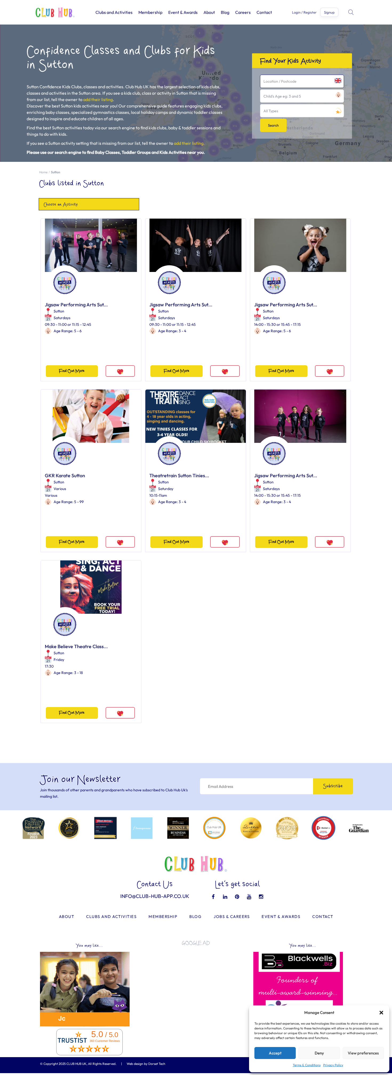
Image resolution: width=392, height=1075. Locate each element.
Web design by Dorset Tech (146, 1064)
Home (43, 172)
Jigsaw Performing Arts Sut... (76, 305)
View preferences (363, 1053)
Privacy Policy (333, 1065)
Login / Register (304, 12)
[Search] (351, 12)
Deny (319, 1053)
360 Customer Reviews (105, 1040)
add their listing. (189, 143)
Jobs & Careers (232, 916)
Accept (275, 1053)
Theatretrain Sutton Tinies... (179, 475)
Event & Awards (183, 12)
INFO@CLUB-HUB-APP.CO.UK (154, 896)
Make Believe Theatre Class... (76, 646)
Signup (329, 12)
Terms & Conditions (307, 1065)
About (209, 12)
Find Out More (72, 371)
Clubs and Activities (114, 12)
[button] (381, 1012)
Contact (264, 12)
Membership (150, 12)
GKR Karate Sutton (65, 475)
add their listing (98, 99)
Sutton (59, 311)
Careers (243, 12)
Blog (225, 12)
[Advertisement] (196, 987)
